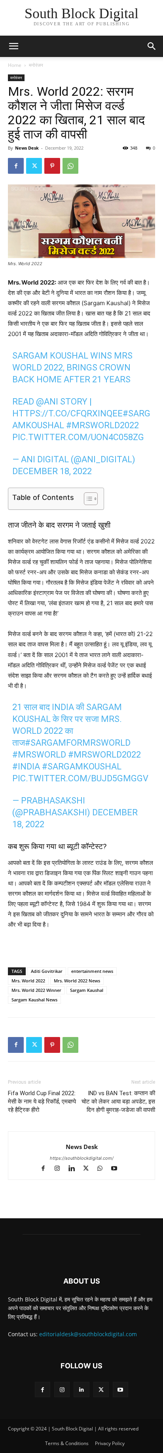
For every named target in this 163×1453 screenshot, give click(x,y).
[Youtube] (117, 1169)
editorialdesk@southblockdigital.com (88, 1334)
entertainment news (92, 971)
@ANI (47, 401)
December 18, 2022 (52, 471)
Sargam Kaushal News (34, 1000)
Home (14, 65)
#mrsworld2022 (102, 425)
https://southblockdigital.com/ (82, 1158)
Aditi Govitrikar (47, 971)
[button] (152, 46)
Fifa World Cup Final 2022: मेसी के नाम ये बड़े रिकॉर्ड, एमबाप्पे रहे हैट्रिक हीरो (42, 1101)
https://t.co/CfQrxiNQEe (67, 413)
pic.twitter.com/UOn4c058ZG (78, 437)
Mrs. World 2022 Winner (36, 990)
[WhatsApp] (70, 166)
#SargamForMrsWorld (78, 743)
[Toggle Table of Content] (87, 498)
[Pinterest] (52, 166)
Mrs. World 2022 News (77, 981)
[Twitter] (34, 166)
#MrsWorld (39, 755)
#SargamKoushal (81, 766)
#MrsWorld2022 (104, 755)
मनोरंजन (36, 65)
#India (26, 766)
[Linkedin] (75, 1169)
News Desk (27, 148)
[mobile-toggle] (13, 46)
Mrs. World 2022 (28, 981)
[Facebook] (16, 166)
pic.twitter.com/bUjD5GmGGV (80, 778)
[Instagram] (61, 1169)
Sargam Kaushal (86, 990)
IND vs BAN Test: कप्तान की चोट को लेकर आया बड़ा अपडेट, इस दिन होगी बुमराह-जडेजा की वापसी (118, 1101)
